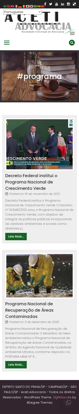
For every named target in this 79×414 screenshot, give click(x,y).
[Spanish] (39, 6)
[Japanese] (28, 6)
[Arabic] (5, 6)
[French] (16, 6)
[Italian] (24, 6)
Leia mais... (16, 236)
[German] (20, 6)
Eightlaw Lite (63, 397)
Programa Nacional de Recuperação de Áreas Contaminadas (29, 310)
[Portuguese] (35, 6)
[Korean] (31, 6)
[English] (13, 6)
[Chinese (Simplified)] (9, 6)
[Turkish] (43, 6)
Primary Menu (7, 42)
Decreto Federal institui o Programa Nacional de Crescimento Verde (31, 182)
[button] (68, 402)
